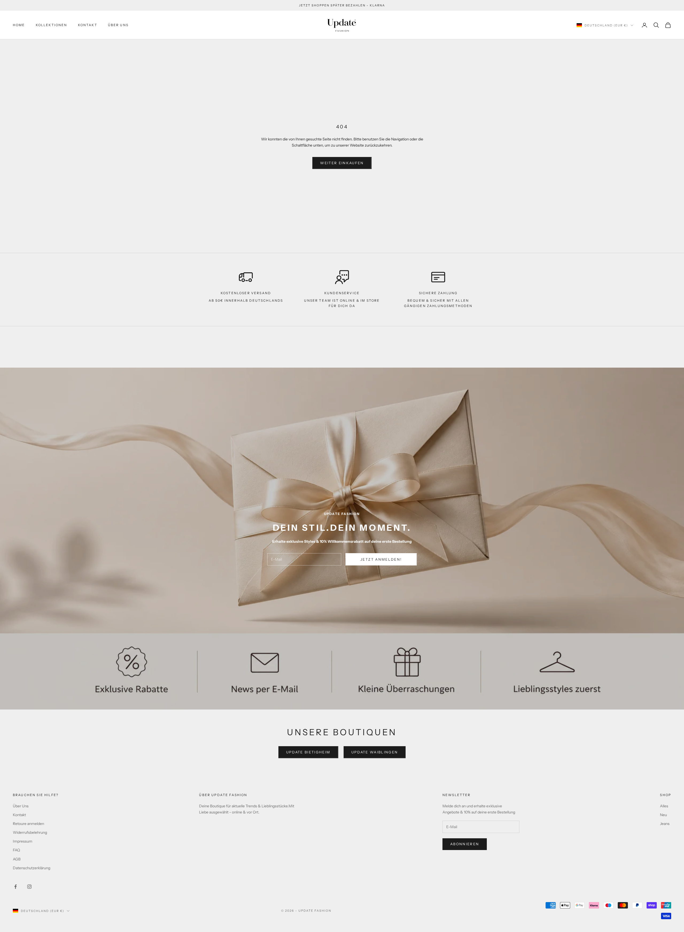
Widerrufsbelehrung (30, 832)
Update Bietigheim (308, 752)
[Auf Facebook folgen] (15, 886)
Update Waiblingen (374, 752)
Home (19, 25)
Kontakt (87, 25)
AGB (17, 859)
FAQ (16, 850)
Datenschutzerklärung (31, 868)
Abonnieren (464, 844)
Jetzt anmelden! (381, 559)
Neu (663, 814)
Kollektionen (51, 25)
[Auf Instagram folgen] (29, 886)
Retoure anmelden (28, 823)
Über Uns (118, 25)
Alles (664, 806)
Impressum (22, 841)
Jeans (665, 823)
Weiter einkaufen (342, 163)
